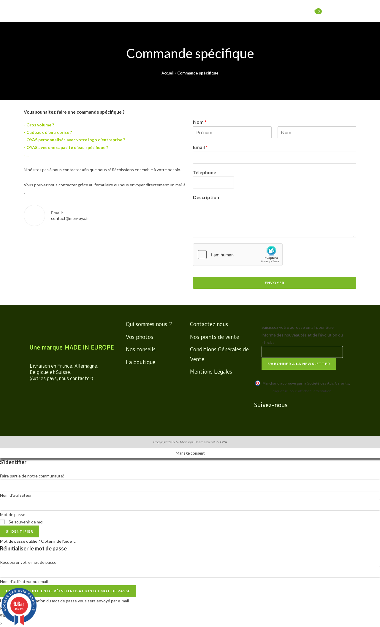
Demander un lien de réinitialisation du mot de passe (68, 591)
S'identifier (19, 531)
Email (200, 147)
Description (206, 197)
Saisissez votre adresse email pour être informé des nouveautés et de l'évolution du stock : (302, 335)
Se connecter (282, 10)
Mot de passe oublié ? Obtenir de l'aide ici (38, 541)
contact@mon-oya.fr (70, 218)
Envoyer (274, 282)
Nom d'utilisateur (16, 495)
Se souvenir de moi (25, 521)
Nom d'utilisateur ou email (24, 581)
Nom (200, 122)
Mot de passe (12, 514)
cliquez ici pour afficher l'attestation (302, 390)
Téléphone (204, 172)
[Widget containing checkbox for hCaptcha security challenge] (238, 254)
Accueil (168, 73)
